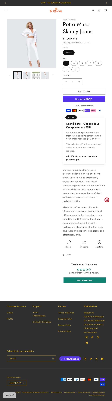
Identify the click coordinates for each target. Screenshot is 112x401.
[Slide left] (10, 75)
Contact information (97, 395)
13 (75, 69)
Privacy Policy (64, 331)
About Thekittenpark (39, 314)
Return (68, 246)
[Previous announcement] (5, 3)
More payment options (84, 106)
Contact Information (42, 322)
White (69, 52)
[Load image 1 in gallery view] (17, 75)
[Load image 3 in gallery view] (36, 75)
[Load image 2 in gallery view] (27, 75)
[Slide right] (53, 75)
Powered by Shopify (41, 392)
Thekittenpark (27, 392)
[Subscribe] (53, 358)
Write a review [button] (84, 280)
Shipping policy (99, 392)
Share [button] (68, 254)
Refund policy (56, 392)
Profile (10, 319)
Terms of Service (66, 313)
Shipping (66, 43)
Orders (10, 313)
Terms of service (84, 392)
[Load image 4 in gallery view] (45, 75)
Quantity (66, 75)
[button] (6, 10)
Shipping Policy (65, 319)
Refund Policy (64, 325)
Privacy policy (69, 392)
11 (66, 69)
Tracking (99, 246)
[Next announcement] (107, 3)
